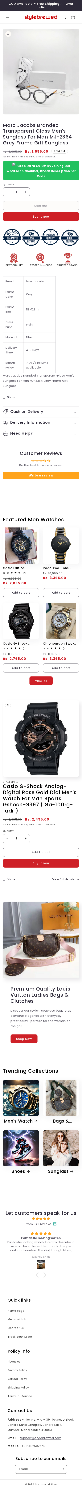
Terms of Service (20, 1396)
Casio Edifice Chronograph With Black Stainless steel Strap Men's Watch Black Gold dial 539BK (20, 568)
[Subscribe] (63, 1469)
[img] (41, 1218)
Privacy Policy (17, 1370)
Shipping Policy (18, 1387)
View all (41, 681)
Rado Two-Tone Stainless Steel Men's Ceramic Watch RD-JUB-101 (60, 568)
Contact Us (16, 1328)
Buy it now (41, 217)
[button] (7, 17)
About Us (14, 1361)
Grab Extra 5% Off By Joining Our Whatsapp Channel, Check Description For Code (41, 171)
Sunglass (58, 1171)
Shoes (18, 1171)
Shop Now (24, 1039)
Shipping (23, 156)
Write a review (41, 475)
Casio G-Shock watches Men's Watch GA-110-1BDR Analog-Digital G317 (19, 643)
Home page (16, 1311)
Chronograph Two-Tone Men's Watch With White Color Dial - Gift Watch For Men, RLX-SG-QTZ (60, 643)
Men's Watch (18, 1121)
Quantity (8, 184)
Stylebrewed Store (46, 1484)
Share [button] (11, 397)
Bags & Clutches (58, 1121)
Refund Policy (17, 1379)
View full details (63, 879)
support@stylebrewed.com (40, 1438)
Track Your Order (20, 1337)
